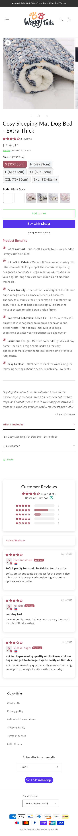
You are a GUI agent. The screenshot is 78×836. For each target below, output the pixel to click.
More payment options (39, 232)
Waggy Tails (33, 829)
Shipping (6, 150)
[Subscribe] (57, 767)
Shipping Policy (16, 727)
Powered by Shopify (48, 829)
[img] (14, 554)
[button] (7, 19)
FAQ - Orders (14, 744)
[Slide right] (47, 116)
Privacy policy (15, 711)
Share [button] (10, 459)
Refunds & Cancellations (21, 719)
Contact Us (13, 703)
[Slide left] (31, 116)
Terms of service (16, 735)
